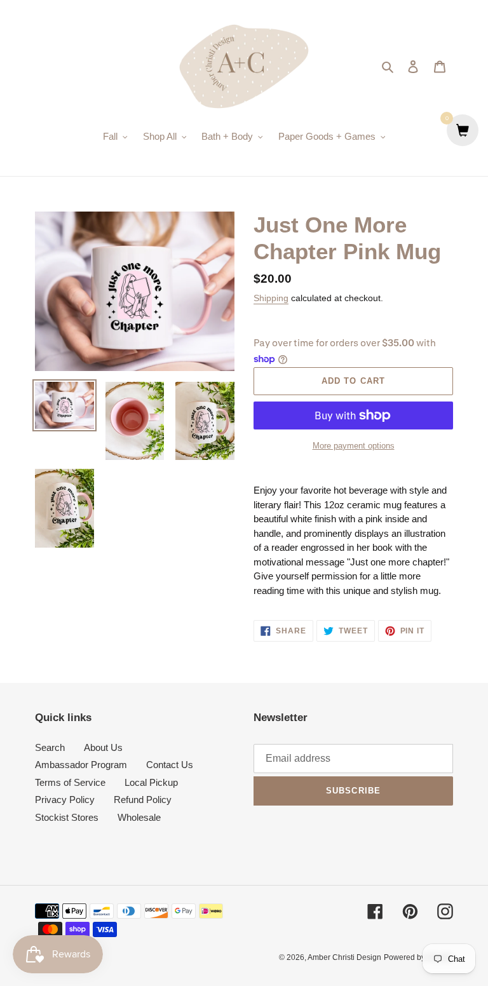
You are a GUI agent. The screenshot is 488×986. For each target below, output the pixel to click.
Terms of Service (70, 782)
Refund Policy (143, 799)
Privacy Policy (65, 799)
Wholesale (139, 817)
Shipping (271, 298)
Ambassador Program (81, 764)
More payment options (354, 445)
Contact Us (169, 764)
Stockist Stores (66, 817)
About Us (103, 747)
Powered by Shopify (418, 957)
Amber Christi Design (344, 957)
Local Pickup (151, 782)
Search (50, 747)
